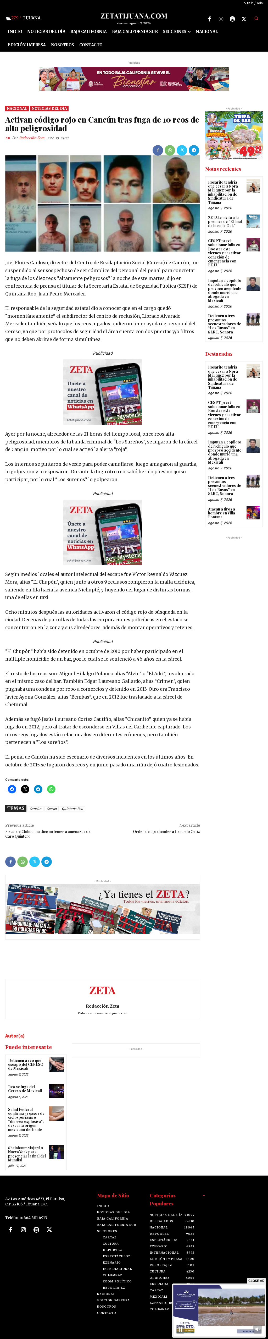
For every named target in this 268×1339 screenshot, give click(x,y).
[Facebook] (209, 19)
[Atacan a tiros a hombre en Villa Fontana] (253, 512)
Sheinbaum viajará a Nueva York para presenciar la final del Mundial (27, 1153)
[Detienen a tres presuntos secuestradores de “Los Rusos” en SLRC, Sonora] (253, 319)
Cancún (35, 809)
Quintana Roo (72, 809)
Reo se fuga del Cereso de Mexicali (25, 1088)
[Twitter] (243, 19)
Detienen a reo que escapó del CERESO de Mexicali (25, 1064)
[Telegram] (194, 150)
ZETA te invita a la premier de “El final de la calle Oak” (225, 221)
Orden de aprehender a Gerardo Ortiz (166, 831)
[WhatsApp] (170, 150)
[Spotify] (232, 19)
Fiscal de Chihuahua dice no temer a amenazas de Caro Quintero (48, 834)
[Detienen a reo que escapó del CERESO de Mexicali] (56, 1064)
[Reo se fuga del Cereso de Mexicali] (56, 1091)
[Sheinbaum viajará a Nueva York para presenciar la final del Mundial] (56, 1152)
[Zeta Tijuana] (134, 16)
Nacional (17, 108)
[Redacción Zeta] (8, 138)
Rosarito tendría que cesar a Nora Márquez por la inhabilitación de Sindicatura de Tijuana (223, 192)
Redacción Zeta (31, 138)
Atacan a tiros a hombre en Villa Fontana (221, 513)
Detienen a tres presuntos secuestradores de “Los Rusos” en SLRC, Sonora (224, 323)
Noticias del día (49, 108)
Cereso (52, 809)
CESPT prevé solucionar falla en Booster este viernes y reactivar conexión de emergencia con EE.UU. (224, 252)
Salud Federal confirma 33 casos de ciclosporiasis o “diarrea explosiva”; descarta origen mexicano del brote (26, 1119)
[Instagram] (220, 19)
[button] (256, 18)
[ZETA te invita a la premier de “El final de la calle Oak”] (253, 221)
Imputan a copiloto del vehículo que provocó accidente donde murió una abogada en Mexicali (224, 290)
